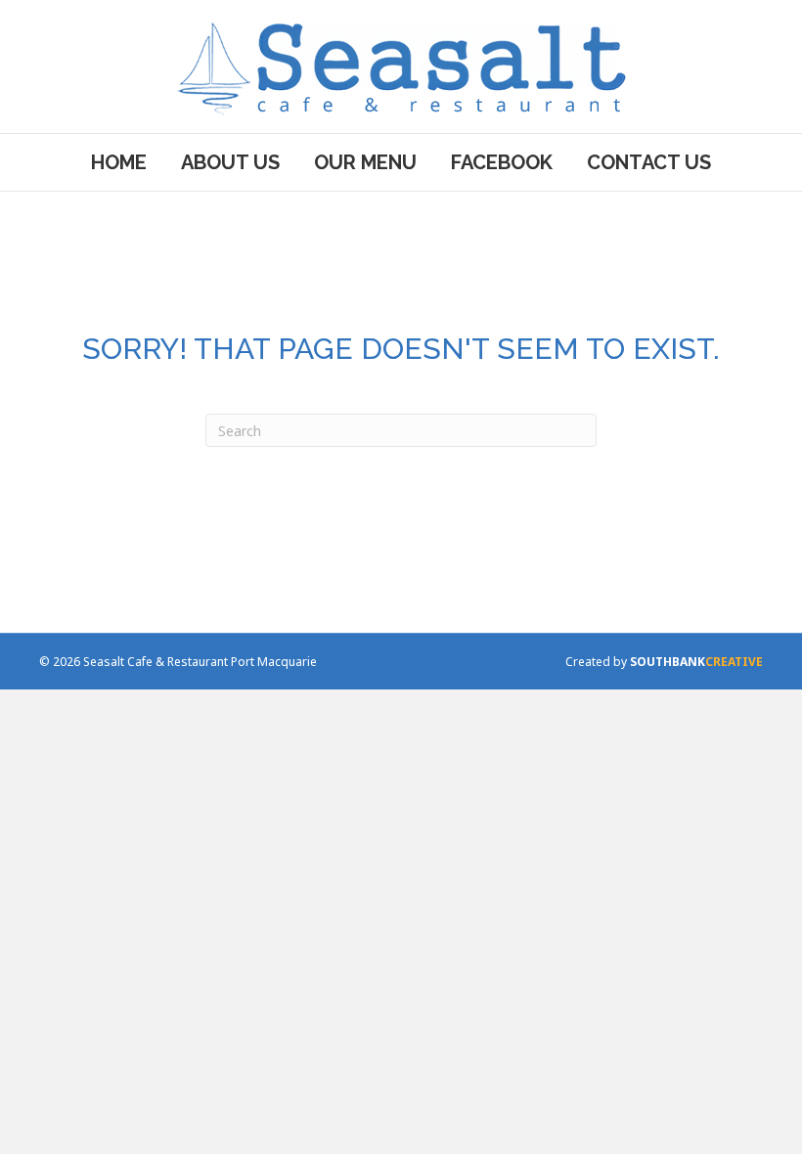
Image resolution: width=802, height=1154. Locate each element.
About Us (230, 162)
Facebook (502, 162)
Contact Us (649, 162)
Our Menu (365, 162)
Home (119, 162)
